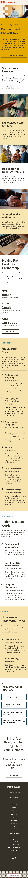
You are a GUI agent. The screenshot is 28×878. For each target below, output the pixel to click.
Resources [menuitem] (14, 814)
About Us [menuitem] (14, 807)
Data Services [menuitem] (14, 850)
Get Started (14, 775)
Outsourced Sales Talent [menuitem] (14, 844)
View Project (10, 331)
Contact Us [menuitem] (14, 804)
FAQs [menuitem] (14, 826)
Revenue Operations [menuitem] (14, 833)
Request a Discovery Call (14, 55)
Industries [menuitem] (14, 823)
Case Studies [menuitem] (14, 820)
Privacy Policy (14, 863)
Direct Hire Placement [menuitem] (14, 847)
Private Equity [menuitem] (14, 829)
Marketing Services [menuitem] (14, 836)
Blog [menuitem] (14, 817)
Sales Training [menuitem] (14, 841)
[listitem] (13, 858)
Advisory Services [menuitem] (14, 839)
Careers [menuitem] (14, 810)
